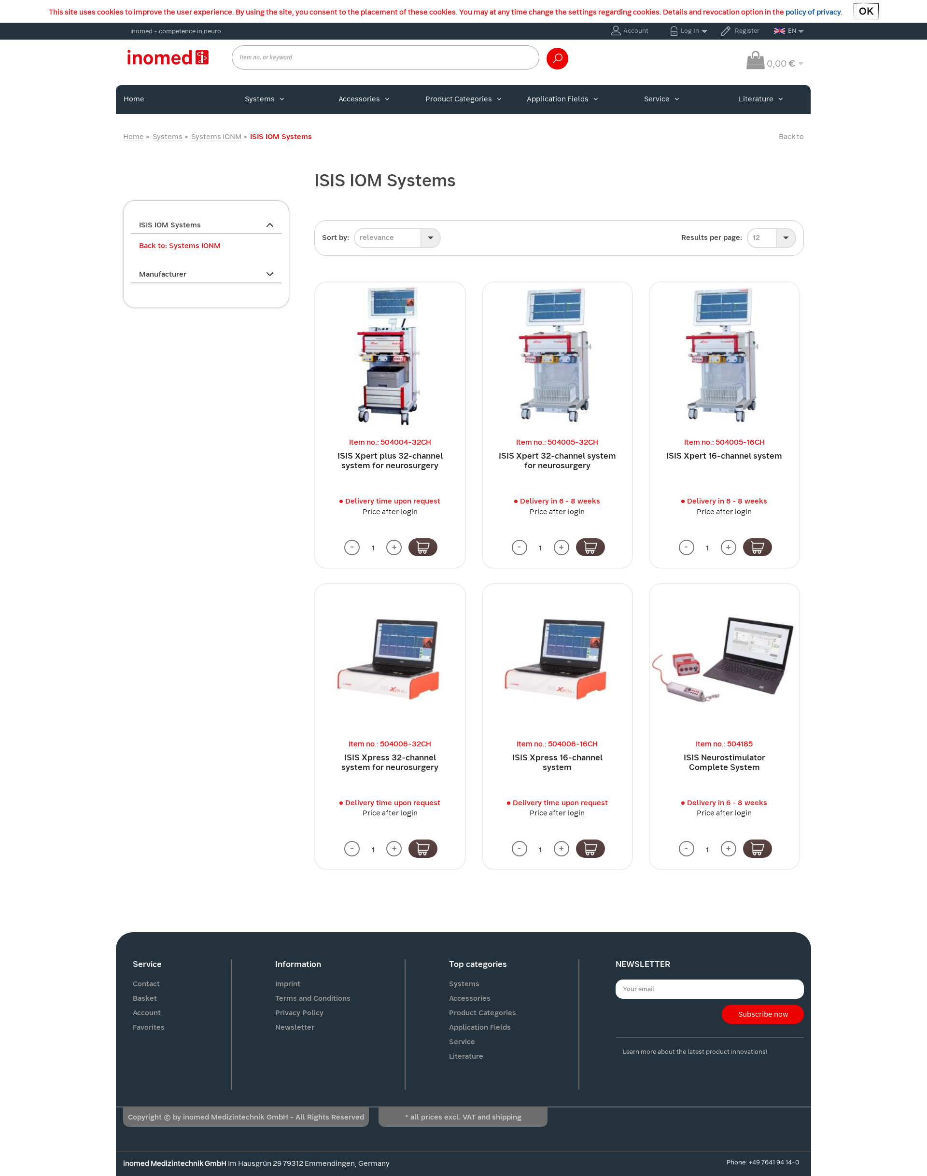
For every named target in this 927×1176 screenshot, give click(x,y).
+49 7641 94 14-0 (773, 1162)
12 (756, 237)
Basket (145, 998)
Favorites (149, 1027)
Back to (791, 136)
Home (134, 99)
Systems (260, 99)
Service (657, 99)
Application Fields (558, 99)
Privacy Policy (299, 1013)
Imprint (287, 984)
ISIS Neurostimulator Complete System (724, 762)
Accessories (359, 99)
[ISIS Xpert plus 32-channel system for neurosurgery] (389, 357)
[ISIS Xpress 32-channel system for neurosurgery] (389, 658)
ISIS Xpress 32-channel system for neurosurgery (389, 762)
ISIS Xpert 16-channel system (724, 456)
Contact (146, 984)
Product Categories (458, 99)
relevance (377, 237)
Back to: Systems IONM (180, 245)
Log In (690, 31)
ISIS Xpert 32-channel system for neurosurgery (557, 461)
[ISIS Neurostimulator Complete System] (724, 658)
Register (747, 31)
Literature (756, 99)
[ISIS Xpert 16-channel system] (724, 357)
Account (635, 31)
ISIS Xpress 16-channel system (557, 762)
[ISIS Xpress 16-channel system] (557, 658)
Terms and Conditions (313, 998)
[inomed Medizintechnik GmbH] (167, 57)
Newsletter (294, 1027)
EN (792, 31)
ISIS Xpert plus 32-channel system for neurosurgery (390, 461)
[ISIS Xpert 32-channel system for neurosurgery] (557, 357)
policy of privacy (813, 12)
